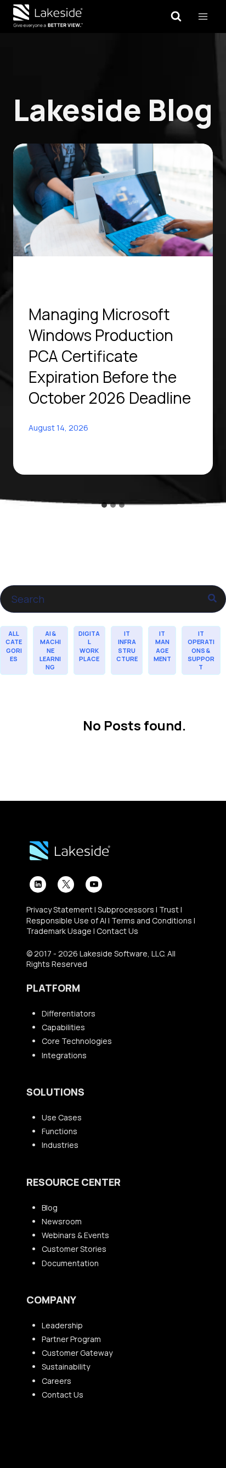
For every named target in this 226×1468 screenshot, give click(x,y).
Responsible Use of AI (66, 920)
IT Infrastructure (127, 646)
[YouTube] (94, 884)
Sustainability (66, 1366)
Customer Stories (74, 1249)
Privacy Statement (59, 909)
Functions (59, 1131)
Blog (50, 1207)
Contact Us (117, 931)
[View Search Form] (176, 17)
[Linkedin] (38, 884)
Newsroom (62, 1221)
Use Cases (62, 1117)
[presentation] (113, 200)
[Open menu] (203, 16)
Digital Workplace (89, 646)
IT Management (162, 646)
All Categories (13, 646)
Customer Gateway (77, 1353)
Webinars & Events (75, 1235)
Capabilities (63, 1027)
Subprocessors (126, 909)
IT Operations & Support (201, 650)
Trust (169, 909)
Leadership (62, 1325)
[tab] (104, 505)
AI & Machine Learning (50, 650)
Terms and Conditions (151, 920)
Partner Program (71, 1339)
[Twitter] (66, 884)
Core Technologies (77, 1041)
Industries (60, 1145)
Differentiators (68, 1013)
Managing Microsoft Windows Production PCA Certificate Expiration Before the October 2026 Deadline (110, 356)
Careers (56, 1381)
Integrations (64, 1055)
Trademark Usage (59, 931)
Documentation (70, 1263)
